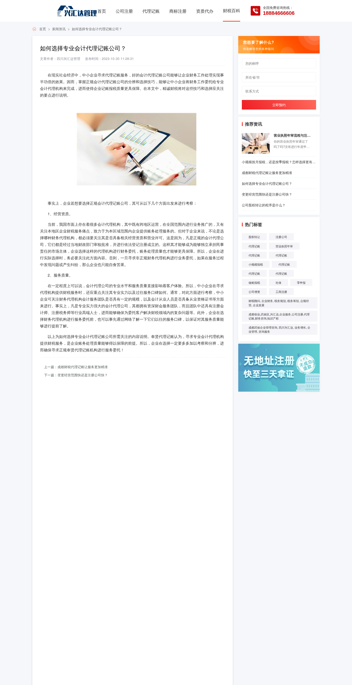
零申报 (301, 282)
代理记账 (151, 11)
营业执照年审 (284, 246)
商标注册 (178, 11)
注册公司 (281, 237)
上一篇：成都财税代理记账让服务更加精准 (76, 366)
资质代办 (204, 11)
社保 (278, 282)
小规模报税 (256, 264)
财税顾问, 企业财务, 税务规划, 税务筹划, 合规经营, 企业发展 (279, 303)
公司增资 (254, 292)
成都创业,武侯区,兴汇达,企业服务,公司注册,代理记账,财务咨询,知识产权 (279, 316)
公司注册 (124, 11)
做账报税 (254, 282)
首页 (101, 11)
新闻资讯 (59, 28)
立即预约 (279, 104)
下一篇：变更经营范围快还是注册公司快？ (76, 374)
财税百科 (231, 10)
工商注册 (281, 292)
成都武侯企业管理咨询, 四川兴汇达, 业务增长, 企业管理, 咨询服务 (279, 329)
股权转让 (254, 237)
